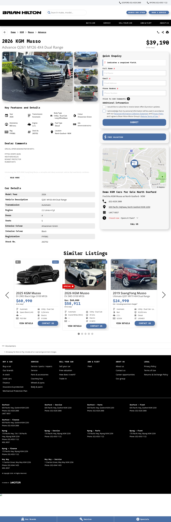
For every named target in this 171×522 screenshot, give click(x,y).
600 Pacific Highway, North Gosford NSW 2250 (129, 207)
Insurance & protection (13, 387)
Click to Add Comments (114, 99)
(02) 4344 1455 (13, 465)
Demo (13, 32)
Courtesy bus (37, 378)
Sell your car (125, 23)
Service (106, 23)
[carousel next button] (163, 294)
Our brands (8, 370)
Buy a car (90, 23)
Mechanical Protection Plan (15, 391)
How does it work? (67, 374)
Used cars (7, 378)
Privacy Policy (157, 113)
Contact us (120, 370)
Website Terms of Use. (149, 116)
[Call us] (158, 32)
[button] (50, 76)
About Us (164, 23)
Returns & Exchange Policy (156, 374)
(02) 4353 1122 (13, 439)
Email (106, 78)
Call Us (134, 224)
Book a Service (159, 12)
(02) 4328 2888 (115, 201)
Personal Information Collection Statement (131, 113)
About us (120, 366)
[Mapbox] (110, 186)
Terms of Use (150, 370)
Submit (134, 122)
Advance (42, 32)
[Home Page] (22, 12)
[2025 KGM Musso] (37, 274)
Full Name (109, 68)
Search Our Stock (136, 12)
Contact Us (48, 323)
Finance (6, 382)
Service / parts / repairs (41, 366)
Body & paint (37, 387)
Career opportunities (125, 374)
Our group (120, 378)
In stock (6, 374)
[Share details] (162, 32)
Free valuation (65, 370)
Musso (31, 32)
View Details (26, 323)
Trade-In (63, 378)
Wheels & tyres (37, 382)
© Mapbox (161, 187)
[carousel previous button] (7, 294)
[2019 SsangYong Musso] (134, 274)
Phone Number (110, 88)
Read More (15, 178)
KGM (22, 32)
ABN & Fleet (145, 23)
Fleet (90, 366)
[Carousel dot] (79, 334)
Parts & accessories (39, 374)
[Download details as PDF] (167, 32)
